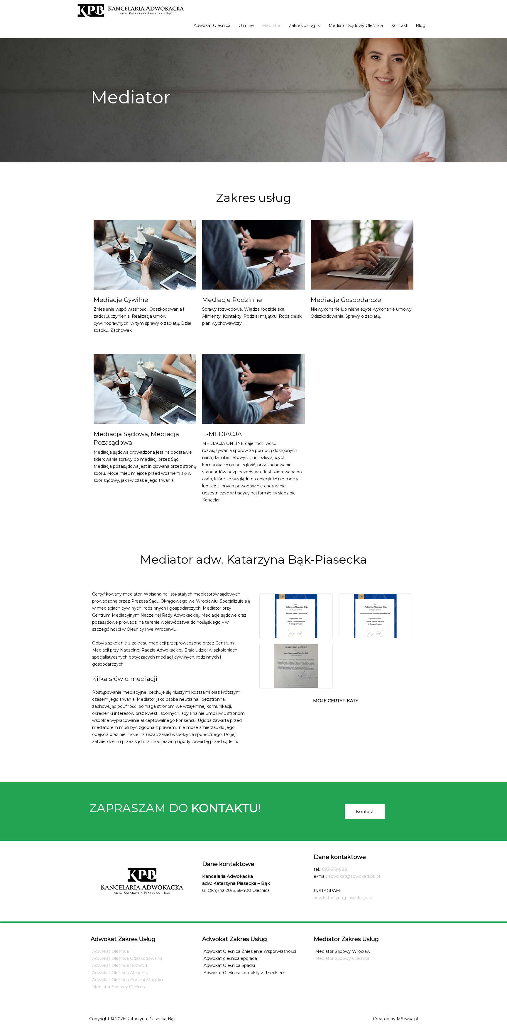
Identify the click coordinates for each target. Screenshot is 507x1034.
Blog (420, 25)
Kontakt (399, 25)
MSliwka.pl (407, 1018)
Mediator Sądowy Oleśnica (356, 25)
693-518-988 (334, 869)
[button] (365, 811)
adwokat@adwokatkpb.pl (354, 876)
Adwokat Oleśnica (212, 25)
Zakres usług (302, 25)
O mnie (246, 25)
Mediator (271, 25)
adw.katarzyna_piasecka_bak (343, 897)
